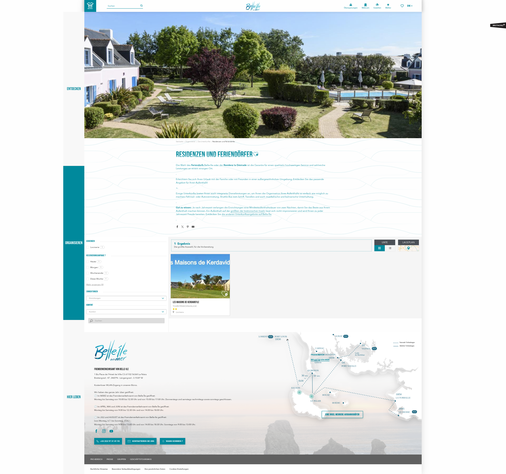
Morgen (95, 267)
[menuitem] (253, 6)
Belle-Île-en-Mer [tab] (320, 360)
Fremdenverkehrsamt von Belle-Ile (111, 369)
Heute (94, 261)
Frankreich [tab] (317, 355)
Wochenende (98, 273)
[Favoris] (402, 6)
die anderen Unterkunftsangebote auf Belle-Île (246, 214)
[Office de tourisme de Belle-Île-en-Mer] (110, 350)
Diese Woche (98, 278)
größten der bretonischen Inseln (248, 211)
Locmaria (96, 247)
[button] (409, 6)
